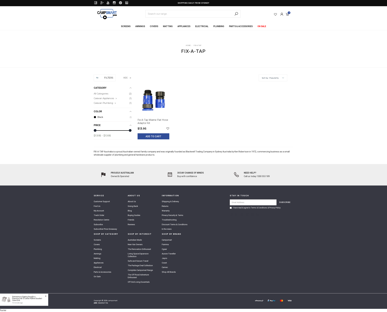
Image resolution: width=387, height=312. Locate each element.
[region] (113, 109)
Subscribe (98, 224)
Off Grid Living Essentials (139, 282)
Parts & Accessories (102, 272)
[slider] (95, 130)
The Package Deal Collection (140, 265)
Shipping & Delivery (170, 201)
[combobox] (193, 14)
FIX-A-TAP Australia (103, 151)
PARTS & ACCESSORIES (241, 26)
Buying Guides (134, 215)
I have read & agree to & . (257, 208)
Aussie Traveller (169, 254)
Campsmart (167, 240)
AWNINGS (140, 26)
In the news (167, 229)
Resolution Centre (101, 220)
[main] (212, 114)
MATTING (168, 26)
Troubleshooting (169, 220)
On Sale (97, 276)
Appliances (99, 263)
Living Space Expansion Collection (138, 255)
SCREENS (125, 26)
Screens (97, 240)
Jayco (164, 258)
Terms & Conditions (259, 208)
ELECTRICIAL (201, 26)
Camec (165, 267)
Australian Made (135, 240)
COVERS (154, 26)
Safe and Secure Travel (138, 261)
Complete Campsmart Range (140, 270)
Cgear (164, 249)
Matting (97, 258)
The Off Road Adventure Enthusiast (138, 276)
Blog (130, 211)
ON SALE (261, 26)
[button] (276, 77)
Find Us (97, 206)
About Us (132, 201)
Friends (131, 220)
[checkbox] (113, 98)
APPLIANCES (183, 26)
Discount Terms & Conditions (174, 224)
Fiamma (165, 244)
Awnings (97, 254)
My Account (99, 211)
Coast (164, 263)
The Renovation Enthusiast (139, 249)
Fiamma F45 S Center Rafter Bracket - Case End (27, 299)
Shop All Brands (169, 272)
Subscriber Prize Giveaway (105, 229)
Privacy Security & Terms (172, 215)
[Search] (236, 14)
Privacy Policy (274, 208)
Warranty (165, 211)
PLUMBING (218, 26)
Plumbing (98, 249)
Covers (97, 244)
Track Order (99, 215)
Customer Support (102, 201)
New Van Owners (135, 244)
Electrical (98, 267)
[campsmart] (107, 14)
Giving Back (133, 206)
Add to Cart (153, 136)
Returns (165, 206)
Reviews (131, 224)
